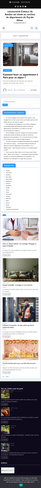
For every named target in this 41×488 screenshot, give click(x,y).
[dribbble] (20, 6)
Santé (7, 201)
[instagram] (23, 6)
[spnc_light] (36, 28)
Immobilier (8, 186)
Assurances (9, 173)
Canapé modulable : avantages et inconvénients (17, 285)
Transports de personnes (12, 209)
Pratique (8, 196)
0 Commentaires (20, 90)
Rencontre (8, 198)
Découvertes (7, 70)
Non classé (9, 194)
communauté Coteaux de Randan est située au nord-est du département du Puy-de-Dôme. (20, 16)
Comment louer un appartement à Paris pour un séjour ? (20, 76)
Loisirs (7, 190)
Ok (21, 485)
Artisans (8, 171)
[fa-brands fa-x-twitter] (18, 6)
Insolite (7, 188)
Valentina (9, 90)
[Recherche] (32, 28)
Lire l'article (4, 404)
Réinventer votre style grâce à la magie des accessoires (18, 159)
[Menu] (3, 28)
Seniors (8, 203)
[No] (38, 482)
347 (7, 376)
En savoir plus (6, 255)
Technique (8, 207)
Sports (7, 205)
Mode (7, 192)
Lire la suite (34, 90)
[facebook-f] (15, 6)
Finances (8, 183)
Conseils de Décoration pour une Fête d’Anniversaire (19, 363)
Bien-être (8, 175)
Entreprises (8, 181)
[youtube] (25, 6)
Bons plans (8, 177)
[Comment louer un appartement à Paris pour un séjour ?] (20, 54)
